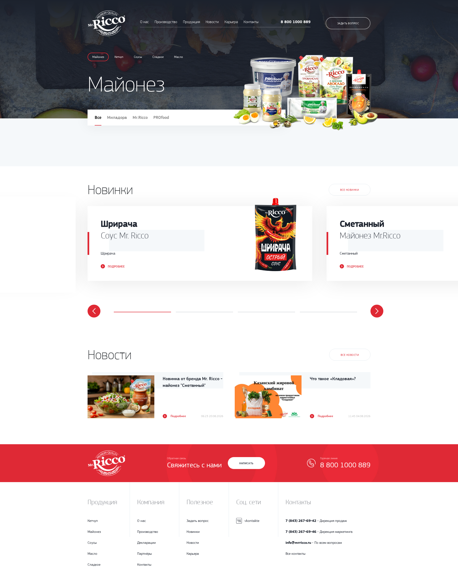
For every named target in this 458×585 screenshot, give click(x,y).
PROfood (161, 117)
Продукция (192, 22)
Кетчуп (118, 57)
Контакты (251, 22)
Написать (246, 463)
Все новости (350, 355)
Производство (166, 22)
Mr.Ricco (140, 117)
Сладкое (158, 57)
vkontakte (252, 521)
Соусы (138, 57)
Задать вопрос (348, 23)
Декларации (146, 542)
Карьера (231, 22)
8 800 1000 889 (296, 22)
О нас (144, 22)
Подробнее (116, 266)
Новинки (193, 532)
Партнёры (144, 553)
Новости (212, 22)
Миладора (117, 117)
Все (98, 117)
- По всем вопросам (314, 542)
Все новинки (349, 190)
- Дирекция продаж (316, 521)
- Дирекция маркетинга (319, 532)
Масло (178, 57)
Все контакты (295, 553)
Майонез (98, 57)
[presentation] (94, 311)
